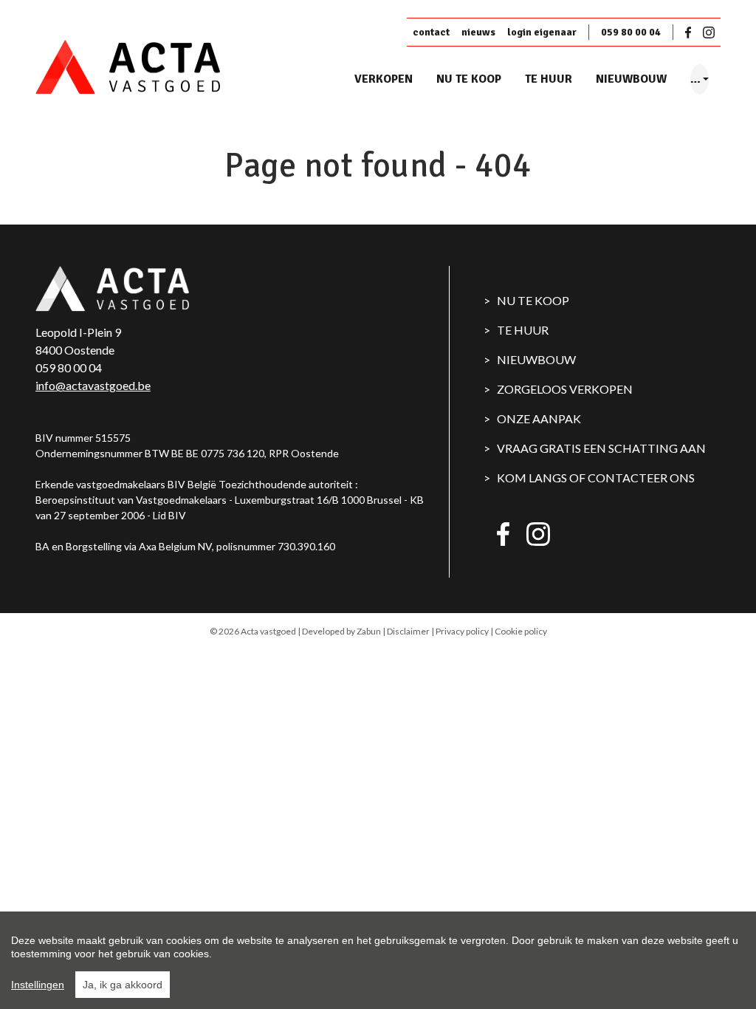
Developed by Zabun (341, 631)
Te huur (548, 79)
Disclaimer (408, 631)
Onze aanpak (539, 418)
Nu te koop (468, 79)
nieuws (478, 32)
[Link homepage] (153, 67)
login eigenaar (542, 32)
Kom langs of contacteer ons (596, 478)
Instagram (709, 32)
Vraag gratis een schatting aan (601, 448)
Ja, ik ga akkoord (122, 985)
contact (431, 32)
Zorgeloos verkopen (565, 389)
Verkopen (383, 79)
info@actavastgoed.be (93, 385)
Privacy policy (462, 631)
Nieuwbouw (631, 79)
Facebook (691, 32)
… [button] (695, 79)
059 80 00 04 (631, 32)
